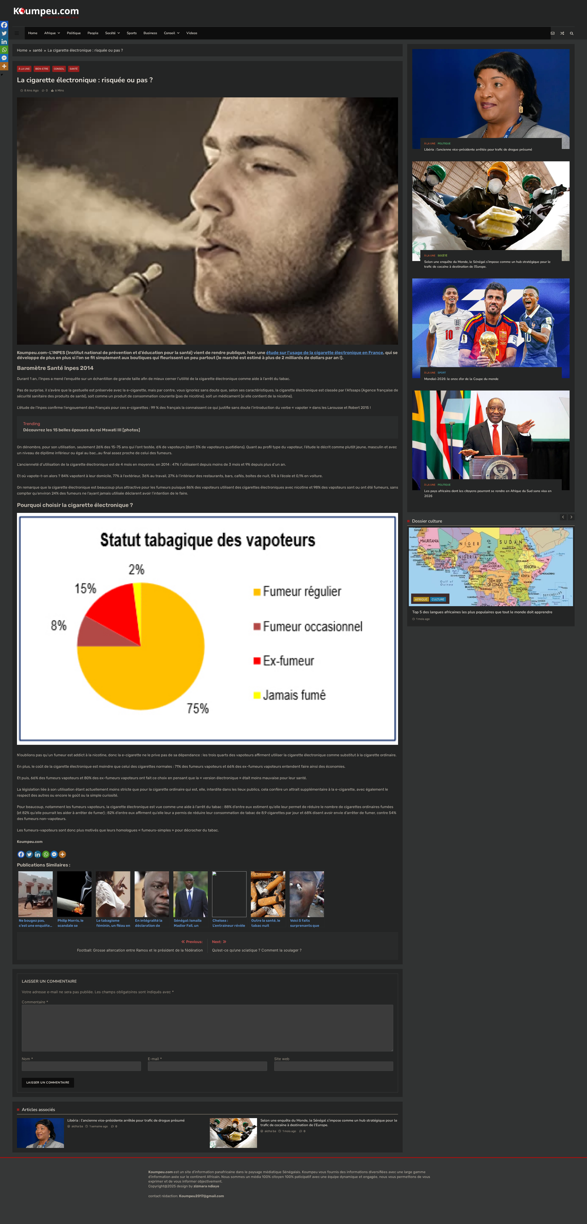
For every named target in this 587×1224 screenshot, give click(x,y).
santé (74, 68)
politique (444, 143)
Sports (132, 33)
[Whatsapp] (46, 854)
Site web (281, 1058)
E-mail (155, 1058)
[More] (62, 854)
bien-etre (41, 68)
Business (150, 33)
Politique (74, 33)
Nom (27, 1058)
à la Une (24, 68)
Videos (191, 33)
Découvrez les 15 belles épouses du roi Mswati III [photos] (81, 429)
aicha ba (77, 1126)
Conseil (169, 33)
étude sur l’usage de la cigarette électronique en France (324, 352)
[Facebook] (21, 854)
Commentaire (35, 1002)
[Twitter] (29, 854)
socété (442, 255)
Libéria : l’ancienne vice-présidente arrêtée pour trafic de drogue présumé (126, 1120)
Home (32, 33)
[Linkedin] (37, 854)
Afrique (50, 33)
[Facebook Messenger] (54, 854)
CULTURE (421, 636)
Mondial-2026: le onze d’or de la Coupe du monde (461, 379)
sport (442, 372)
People (93, 33)
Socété (110, 33)
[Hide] (2, 75)
